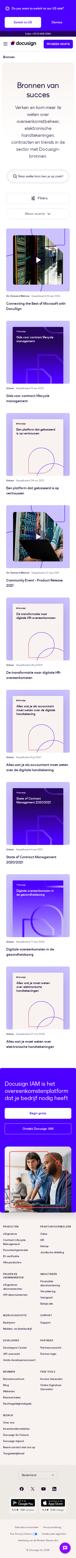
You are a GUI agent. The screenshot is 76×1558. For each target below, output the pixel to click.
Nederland (29, 1475)
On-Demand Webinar (17, 296)
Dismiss (57, 22)
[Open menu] (5, 44)
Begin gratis (38, 1113)
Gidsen (10, 388)
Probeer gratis (58, 44)
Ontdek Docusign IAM (38, 1129)
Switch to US (23, 22)
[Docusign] (24, 43)
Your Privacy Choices (21, 1533)
